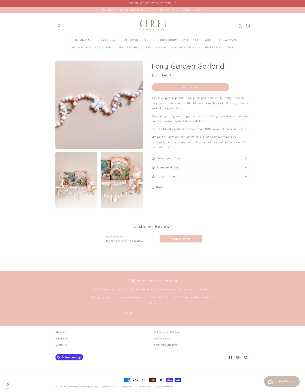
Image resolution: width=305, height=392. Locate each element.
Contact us (61, 345)
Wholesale (61, 338)
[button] (59, 26)
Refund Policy (162, 338)
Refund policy (108, 387)
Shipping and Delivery (167, 332)
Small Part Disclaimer (166, 345)
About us (60, 332)
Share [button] (159, 187)
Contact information (164, 387)
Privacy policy (125, 387)
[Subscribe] (180, 313)
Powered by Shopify (88, 387)
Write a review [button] (180, 239)
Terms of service (143, 387)
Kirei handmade (71, 387)
